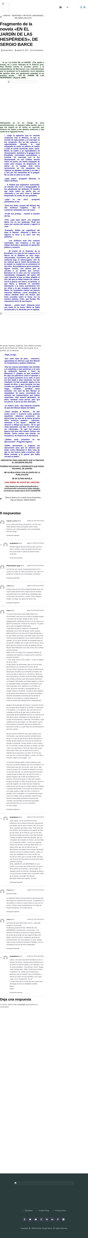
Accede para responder (12, 535)
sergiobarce (14, 543)
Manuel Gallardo (17, 500)
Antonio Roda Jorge (13, 565)
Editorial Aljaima (11, 497)
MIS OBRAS (19, 18)
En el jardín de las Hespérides (29, 497)
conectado (21, 1004)
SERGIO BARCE (30, 500)
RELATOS (28, 18)
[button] (60, 7)
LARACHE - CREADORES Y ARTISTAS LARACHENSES (23, 16)
